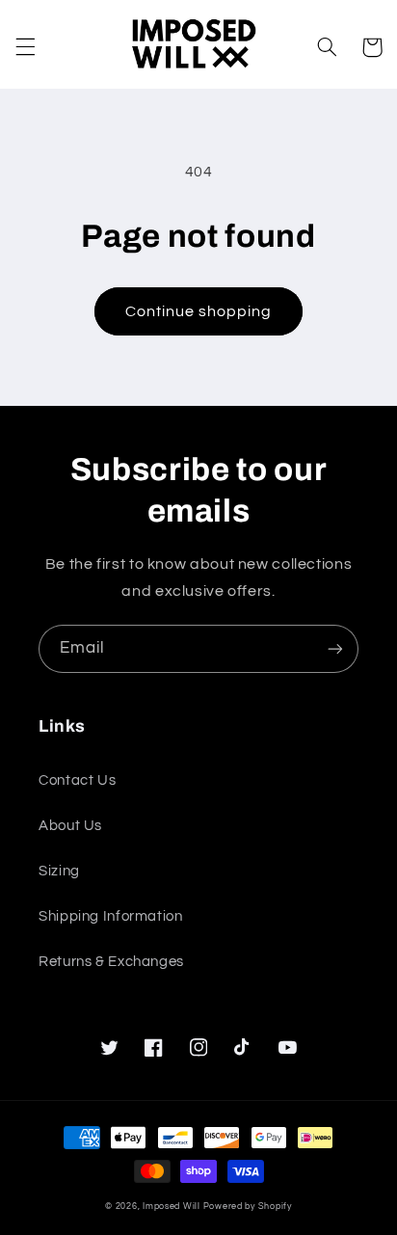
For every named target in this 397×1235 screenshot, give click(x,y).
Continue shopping (199, 311)
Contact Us (77, 780)
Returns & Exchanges (111, 961)
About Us (70, 826)
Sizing (59, 871)
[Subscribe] (335, 648)
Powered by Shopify (247, 1206)
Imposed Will (171, 1206)
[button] (25, 47)
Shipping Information (111, 916)
